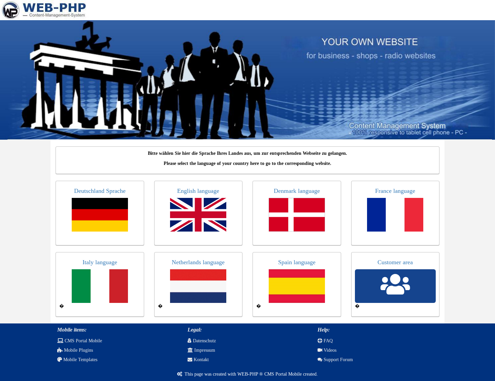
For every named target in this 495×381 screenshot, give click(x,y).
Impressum (204, 350)
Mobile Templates (79, 359)
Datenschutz (204, 340)
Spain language (297, 262)
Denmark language (297, 190)
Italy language (99, 262)
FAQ (327, 340)
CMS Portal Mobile (82, 340)
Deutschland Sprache (100, 190)
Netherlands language (198, 262)
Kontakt (200, 359)
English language (198, 190)
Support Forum (337, 359)
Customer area (395, 262)
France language (395, 190)
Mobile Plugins (78, 350)
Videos (329, 350)
